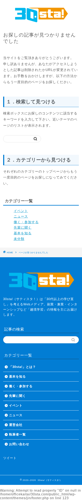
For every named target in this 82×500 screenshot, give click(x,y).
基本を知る (23, 233)
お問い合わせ (19, 444)
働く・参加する (26, 222)
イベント (21, 211)
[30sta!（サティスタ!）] (41, 23)
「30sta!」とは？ (22, 367)
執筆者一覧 (17, 434)
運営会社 (15, 425)
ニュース (21, 216)
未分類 (19, 239)
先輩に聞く (23, 227)
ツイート (10, 458)
